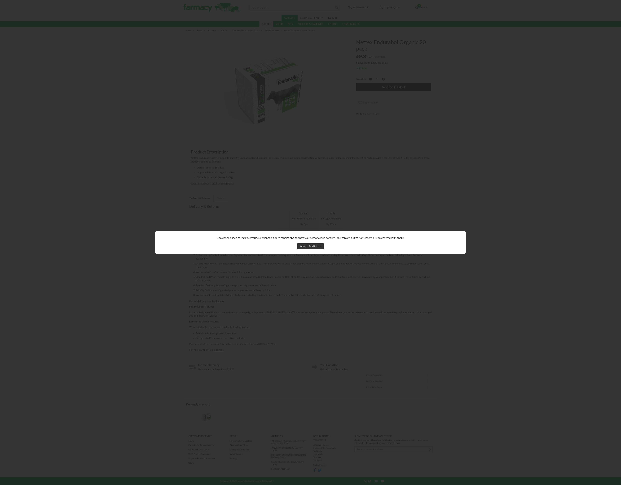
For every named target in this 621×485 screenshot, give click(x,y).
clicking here (396, 238)
